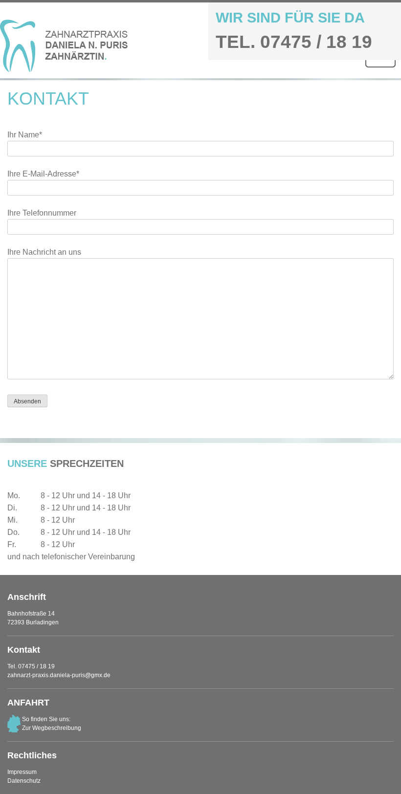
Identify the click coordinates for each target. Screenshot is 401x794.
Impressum (22, 772)
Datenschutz (24, 780)
